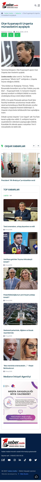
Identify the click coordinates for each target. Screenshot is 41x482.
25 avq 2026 (8, 267)
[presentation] (34, 145)
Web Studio (24, 476)
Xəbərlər (18, 13)
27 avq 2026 (8, 338)
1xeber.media (8, 13)
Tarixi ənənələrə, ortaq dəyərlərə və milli (19, 229)
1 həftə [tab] (5, 198)
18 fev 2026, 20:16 (22, 32)
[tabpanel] (20, 288)
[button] (39, 6)
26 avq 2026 (8, 232)
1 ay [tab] (10, 198)
